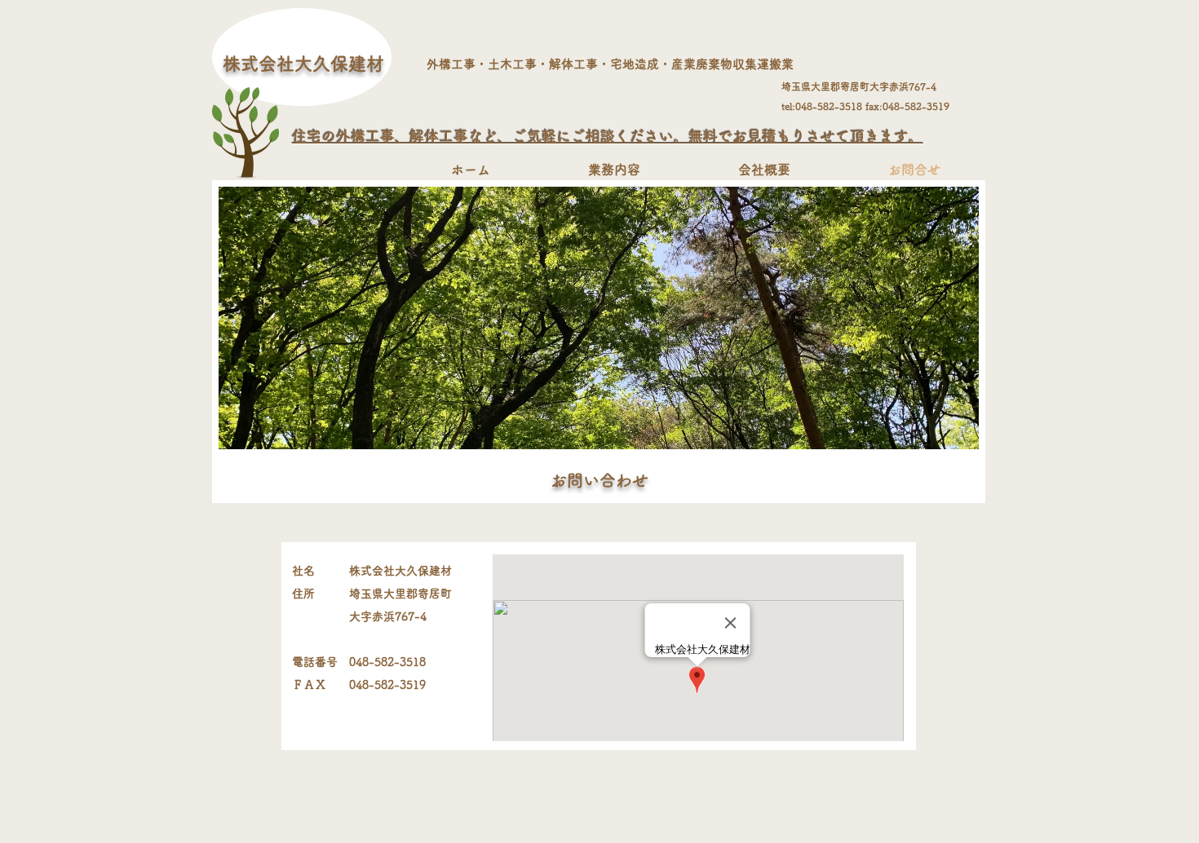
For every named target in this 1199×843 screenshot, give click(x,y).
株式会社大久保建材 (303, 64)
